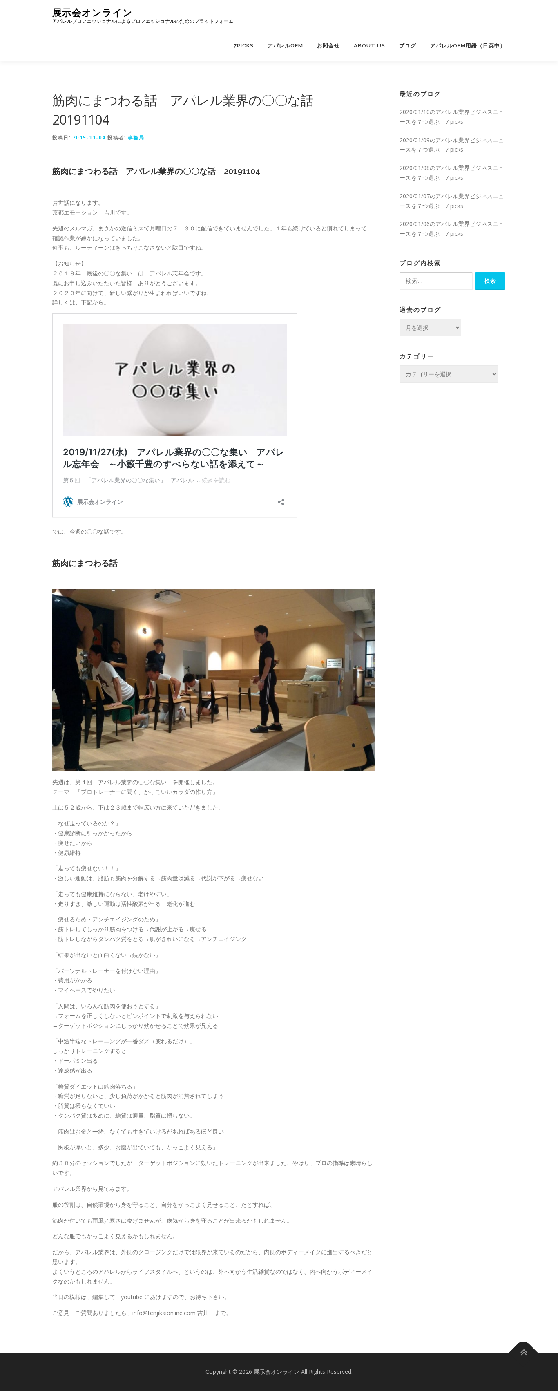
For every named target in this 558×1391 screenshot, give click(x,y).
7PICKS (244, 45)
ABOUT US (369, 45)
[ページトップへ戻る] (523, 1352)
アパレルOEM (285, 45)
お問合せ (328, 45)
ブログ (407, 45)
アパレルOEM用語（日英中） (468, 45)
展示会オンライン (92, 12)
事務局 (136, 137)
